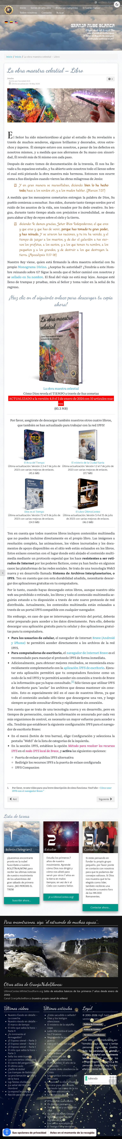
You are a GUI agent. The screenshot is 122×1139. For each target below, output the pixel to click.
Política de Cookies (92, 1029)
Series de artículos (41, 8)
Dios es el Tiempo (34, 511)
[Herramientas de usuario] (110, 79)
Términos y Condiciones (94, 1035)
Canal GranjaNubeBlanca (17, 998)
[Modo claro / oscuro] (117, 4)
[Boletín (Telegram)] (21, 837)
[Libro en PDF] (34, 445)
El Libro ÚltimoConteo (88, 511)
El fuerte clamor (91, 8)
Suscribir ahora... (21, 900)
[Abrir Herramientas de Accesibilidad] (7, 1132)
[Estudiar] (61, 837)
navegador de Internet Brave (87, 652)
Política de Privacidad (93, 1024)
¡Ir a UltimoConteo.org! (61, 897)
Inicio (23, 8)
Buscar (60, 12)
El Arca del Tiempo (34, 462)
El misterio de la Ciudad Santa (87, 462)
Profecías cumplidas (67, 8)
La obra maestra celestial (61, 388)
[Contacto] (100, 837)
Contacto (47, 12)
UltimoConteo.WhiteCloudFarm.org (23, 991)
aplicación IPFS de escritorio (84, 667)
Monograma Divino (32, 267)
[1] (72, 681)
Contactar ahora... (100, 907)
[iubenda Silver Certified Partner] (100, 1080)
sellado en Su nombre (27, 277)
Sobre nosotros (28, 12)
